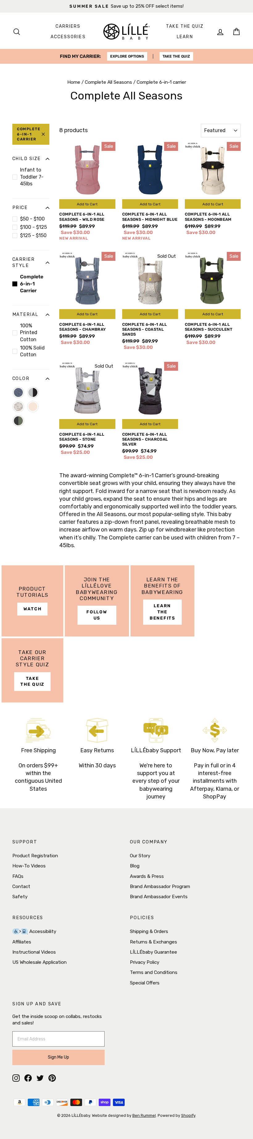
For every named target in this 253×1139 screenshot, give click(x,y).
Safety (19, 896)
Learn (185, 36)
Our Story (140, 855)
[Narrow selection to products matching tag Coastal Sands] (18, 406)
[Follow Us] (97, 600)
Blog (134, 866)
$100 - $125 (33, 227)
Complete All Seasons (108, 82)
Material (25, 314)
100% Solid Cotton (32, 351)
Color (20, 378)
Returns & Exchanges (153, 942)
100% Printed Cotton (28, 332)
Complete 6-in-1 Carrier (28, 134)
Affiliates (21, 942)
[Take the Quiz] (32, 670)
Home (73, 82)
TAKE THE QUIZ (176, 56)
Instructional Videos (34, 952)
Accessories (68, 36)
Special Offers (145, 983)
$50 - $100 (32, 219)
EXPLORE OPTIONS (127, 56)
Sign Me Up (58, 1057)
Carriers (68, 26)
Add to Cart (87, 204)
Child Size (26, 158)
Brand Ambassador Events (159, 896)
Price (19, 207)
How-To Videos (29, 866)
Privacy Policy (144, 962)
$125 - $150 (33, 235)
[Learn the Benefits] (163, 600)
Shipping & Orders (149, 931)
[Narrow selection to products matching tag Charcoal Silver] (32, 392)
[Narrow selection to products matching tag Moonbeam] (32, 406)
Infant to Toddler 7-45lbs (32, 177)
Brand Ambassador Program (160, 886)
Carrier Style (23, 262)
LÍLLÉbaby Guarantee (153, 952)
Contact (21, 886)
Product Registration (35, 855)
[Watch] (32, 600)
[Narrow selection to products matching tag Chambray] (18, 392)
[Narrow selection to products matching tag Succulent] (18, 420)
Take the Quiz (185, 26)
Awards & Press (147, 876)
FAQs (17, 876)
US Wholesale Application (39, 962)
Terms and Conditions (153, 972)
